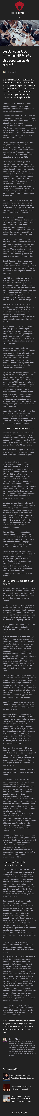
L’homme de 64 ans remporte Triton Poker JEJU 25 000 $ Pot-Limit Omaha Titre (18, 1029)
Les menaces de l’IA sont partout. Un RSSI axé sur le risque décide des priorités (21, 1098)
